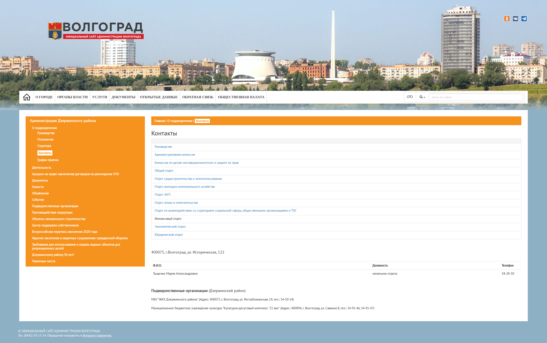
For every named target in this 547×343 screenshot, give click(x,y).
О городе (44, 97)
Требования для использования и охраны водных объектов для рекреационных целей (76, 246)
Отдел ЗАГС (163, 194)
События (38, 200)
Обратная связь (197, 97)
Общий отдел (164, 171)
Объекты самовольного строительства (58, 219)
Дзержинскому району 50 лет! (53, 255)
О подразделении (44, 128)
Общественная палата (241, 97)
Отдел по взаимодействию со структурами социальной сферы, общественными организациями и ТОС (226, 210)
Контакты (44, 153)
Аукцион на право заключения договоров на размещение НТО (75, 174)
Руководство (46, 133)
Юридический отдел (169, 235)
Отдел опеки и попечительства (176, 203)
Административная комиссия (175, 154)
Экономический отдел (170, 226)
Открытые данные (159, 97)
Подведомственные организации (55, 206)
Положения (45, 139)
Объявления (40, 193)
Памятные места (43, 261)
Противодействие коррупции (52, 212)
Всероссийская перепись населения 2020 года (64, 232)
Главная (159, 121)
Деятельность (41, 168)
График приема (47, 160)
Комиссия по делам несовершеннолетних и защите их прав (196, 163)
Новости (38, 187)
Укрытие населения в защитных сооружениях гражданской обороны (80, 238)
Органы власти (72, 97)
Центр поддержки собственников (55, 225)
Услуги (99, 97)
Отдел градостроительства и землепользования (188, 179)
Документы (123, 97)
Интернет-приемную (97, 335)
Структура (44, 146)
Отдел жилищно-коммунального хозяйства (185, 187)
